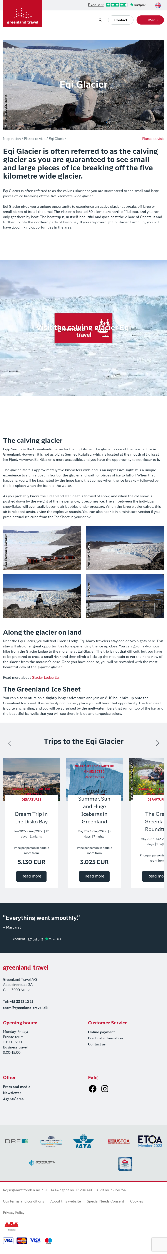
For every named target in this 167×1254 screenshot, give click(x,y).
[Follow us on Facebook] (92, 1088)
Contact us (97, 1044)
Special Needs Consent (105, 1201)
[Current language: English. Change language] (158, 5)
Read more (31, 876)
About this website (65, 1201)
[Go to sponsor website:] (17, 1141)
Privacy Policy (13, 1212)
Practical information (105, 1038)
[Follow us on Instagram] (104, 1088)
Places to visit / (36, 139)
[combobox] (158, 5)
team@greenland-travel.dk (25, 1008)
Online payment (101, 1032)
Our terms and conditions (23, 1201)
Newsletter (12, 1093)
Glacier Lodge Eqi (46, 677)
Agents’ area (13, 1099)
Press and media (16, 1087)
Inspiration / (13, 139)
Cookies (136, 1201)
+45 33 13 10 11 (21, 1002)
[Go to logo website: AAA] (11, 1226)
